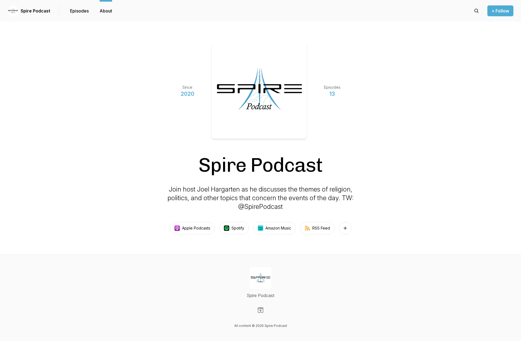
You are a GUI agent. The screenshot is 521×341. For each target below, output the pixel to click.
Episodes (79, 11)
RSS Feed (321, 228)
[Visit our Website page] (260, 310)
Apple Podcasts (196, 228)
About (106, 11)
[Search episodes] (476, 11)
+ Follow (500, 11)
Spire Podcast (35, 11)
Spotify (237, 228)
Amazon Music (278, 228)
